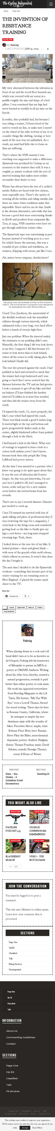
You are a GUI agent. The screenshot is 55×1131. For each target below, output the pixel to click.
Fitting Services (15, 964)
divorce (31, 607)
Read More (37, 1128)
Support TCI (44, 1114)
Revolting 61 (43, 773)
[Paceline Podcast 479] (16, 817)
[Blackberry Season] (16, 846)
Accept (25, 1127)
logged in (25, 895)
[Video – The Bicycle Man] (39, 846)
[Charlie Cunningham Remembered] (39, 817)
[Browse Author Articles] (27, 630)
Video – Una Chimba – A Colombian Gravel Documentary (14, 778)
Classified (13, 953)
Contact (11, 1043)
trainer (40, 607)
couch (11, 607)
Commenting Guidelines (20, 1037)
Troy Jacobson (9, 611)
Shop (33, 1114)
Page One (7, 39)
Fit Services (13, 1091)
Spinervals (21, 607)
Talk (11, 958)
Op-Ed (11, 947)
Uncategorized (15, 969)
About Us (11, 1030)
